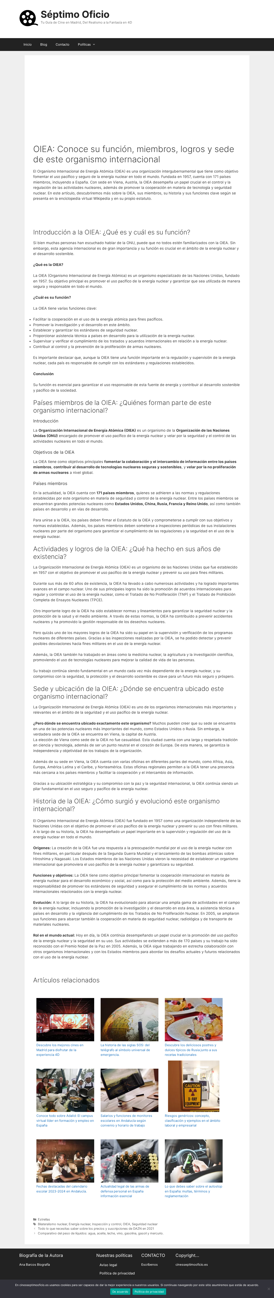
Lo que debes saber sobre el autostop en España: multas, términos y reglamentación (193, 1191)
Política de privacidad (117, 1273)
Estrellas (44, 1219)
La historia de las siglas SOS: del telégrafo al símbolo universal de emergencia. (125, 1050)
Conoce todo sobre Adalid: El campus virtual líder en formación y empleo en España (65, 1120)
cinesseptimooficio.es (192, 1265)
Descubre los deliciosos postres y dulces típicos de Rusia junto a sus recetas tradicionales (191, 1050)
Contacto (62, 44)
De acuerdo (120, 1291)
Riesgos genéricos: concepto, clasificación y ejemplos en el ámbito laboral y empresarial (192, 1120)
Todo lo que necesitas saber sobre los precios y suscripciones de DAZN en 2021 (96, 1228)
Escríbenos (149, 1265)
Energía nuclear (79, 1224)
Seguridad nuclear (145, 1224)
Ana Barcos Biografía (34, 1265)
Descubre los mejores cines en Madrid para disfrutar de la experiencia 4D (59, 1050)
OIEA (126, 1224)
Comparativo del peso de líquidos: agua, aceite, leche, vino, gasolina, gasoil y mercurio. (101, 1233)
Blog (43, 44)
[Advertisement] (137, 96)
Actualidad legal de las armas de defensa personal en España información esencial (125, 1191)
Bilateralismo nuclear (52, 1224)
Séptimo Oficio (75, 14)
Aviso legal (108, 1265)
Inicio (28, 44)
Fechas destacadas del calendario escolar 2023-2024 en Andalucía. (61, 1188)
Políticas (84, 44)
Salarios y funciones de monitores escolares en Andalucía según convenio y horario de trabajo (126, 1120)
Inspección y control (106, 1224)
